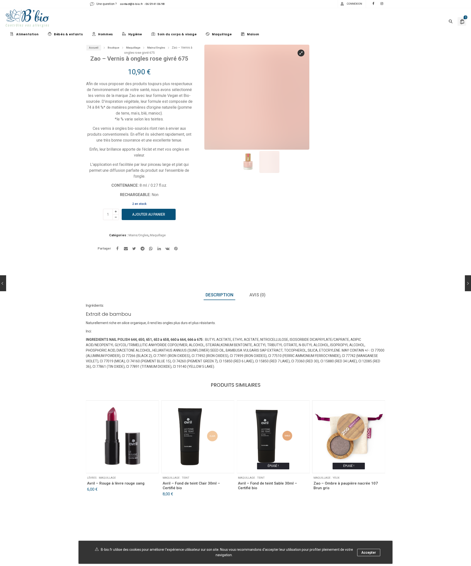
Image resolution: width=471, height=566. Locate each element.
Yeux (336, 477)
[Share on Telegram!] (142, 248)
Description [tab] (219, 294)
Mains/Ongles (156, 47)
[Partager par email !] (126, 248)
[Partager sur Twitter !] (134, 248)
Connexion (354, 3)
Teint (185, 477)
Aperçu (106, 465)
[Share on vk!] (167, 248)
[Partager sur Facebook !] (117, 248)
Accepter (368, 552)
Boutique (113, 47)
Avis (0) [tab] (257, 294)
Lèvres (92, 477)
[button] (212, 99)
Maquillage (133, 47)
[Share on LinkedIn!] (159, 248)
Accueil (93, 47)
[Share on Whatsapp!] (151, 248)
